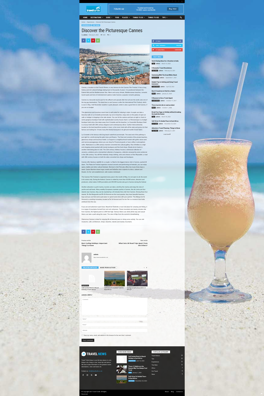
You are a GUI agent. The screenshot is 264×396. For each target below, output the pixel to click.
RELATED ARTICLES (90, 268)
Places (125, 17)
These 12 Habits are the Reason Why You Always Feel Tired (137, 368)
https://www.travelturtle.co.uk (101, 257)
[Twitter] (178, 1)
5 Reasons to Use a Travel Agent (162, 98)
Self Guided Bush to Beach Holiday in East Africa (90, 288)
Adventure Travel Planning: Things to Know (166, 128)
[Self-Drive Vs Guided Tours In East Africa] (114, 278)
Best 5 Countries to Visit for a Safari (163, 91)
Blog (172, 391)
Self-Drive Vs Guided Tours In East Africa (114, 288)
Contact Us (179, 391)
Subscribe (178, 50)
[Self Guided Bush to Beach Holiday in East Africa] (92, 278)
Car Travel (107, 285)
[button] (181, 17)
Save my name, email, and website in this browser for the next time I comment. (107, 335)
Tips (164, 17)
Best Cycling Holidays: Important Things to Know (94, 244)
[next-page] (147, 267)
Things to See (153, 17)
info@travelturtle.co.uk (95, 371)
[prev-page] (144, 267)
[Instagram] (175, 1)
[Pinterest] (93, 40)
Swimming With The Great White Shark (164, 75)
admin (85, 35)
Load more (167, 134)
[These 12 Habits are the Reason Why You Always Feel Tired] (122, 369)
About (167, 391)
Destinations (96, 17)
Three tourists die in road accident (163, 105)
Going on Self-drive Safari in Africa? (136, 288)
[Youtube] (182, 1)
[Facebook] (172, 1)
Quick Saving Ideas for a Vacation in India (165, 61)
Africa (153, 93)
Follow (178, 45)
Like (180, 41)
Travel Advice (155, 86)
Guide (108, 17)
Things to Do (138, 17)
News (153, 107)
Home (85, 17)
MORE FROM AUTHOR (107, 268)
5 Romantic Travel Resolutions (162, 68)
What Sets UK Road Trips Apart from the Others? (133, 244)
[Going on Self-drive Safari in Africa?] (137, 278)
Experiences (90, 22)
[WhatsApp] (98, 40)
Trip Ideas (96, 25)
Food (117, 17)
